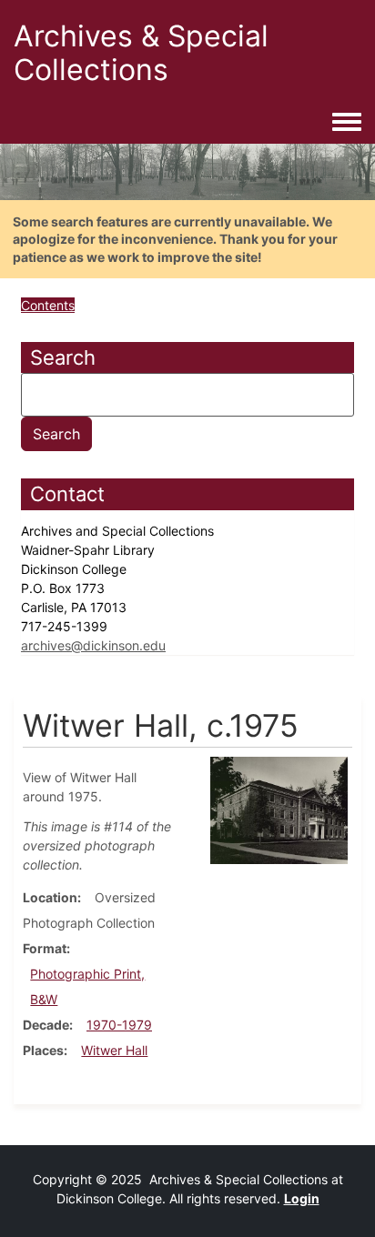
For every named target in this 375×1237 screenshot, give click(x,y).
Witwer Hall (114, 1050)
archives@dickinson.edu (93, 645)
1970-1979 (119, 1024)
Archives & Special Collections (141, 52)
